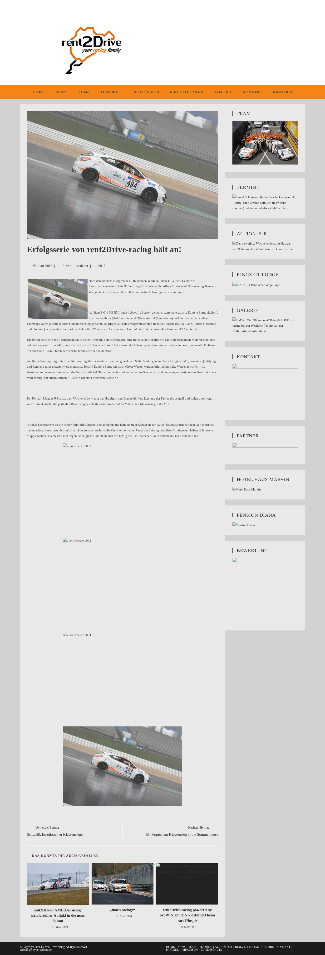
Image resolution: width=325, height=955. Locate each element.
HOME (170, 947)
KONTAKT (283, 947)
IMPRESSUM (190, 949)
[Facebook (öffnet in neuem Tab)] (23, 8)
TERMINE (205, 947)
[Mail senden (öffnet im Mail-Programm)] (44, 8)
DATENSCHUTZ (211, 949)
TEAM (192, 947)
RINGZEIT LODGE (247, 947)
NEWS (181, 947)
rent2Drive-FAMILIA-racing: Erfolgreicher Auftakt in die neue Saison (57, 915)
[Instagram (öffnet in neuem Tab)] (29, 8)
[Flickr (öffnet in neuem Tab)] (36, 8)
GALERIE (267, 947)
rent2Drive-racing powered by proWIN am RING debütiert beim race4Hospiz (187, 915)
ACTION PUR (223, 947)
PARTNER (172, 949)
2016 (101, 266)
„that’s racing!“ (122, 910)
